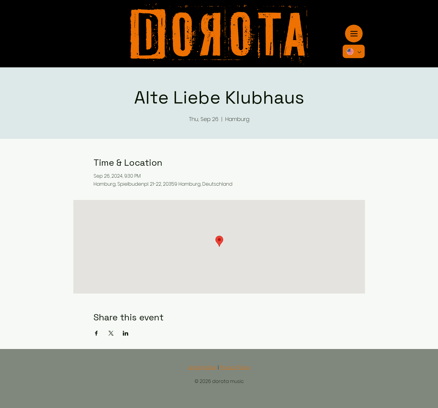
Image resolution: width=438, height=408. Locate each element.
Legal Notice (202, 367)
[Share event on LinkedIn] (125, 333)
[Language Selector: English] (354, 51)
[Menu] (354, 33)
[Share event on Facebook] (96, 333)
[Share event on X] (111, 333)
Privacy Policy (235, 367)
